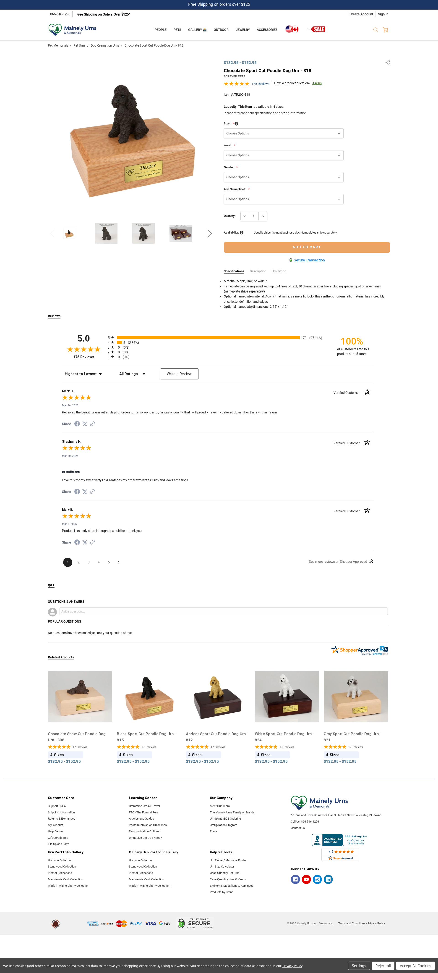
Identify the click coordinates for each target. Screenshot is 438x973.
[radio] (218, 337)
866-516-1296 (60, 14)
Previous (52, 233)
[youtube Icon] (306, 879)
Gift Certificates (58, 837)
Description (258, 271)
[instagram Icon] (317, 879)
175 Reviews (260, 84)
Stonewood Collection (62, 866)
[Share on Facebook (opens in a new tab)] (77, 424)
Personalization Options (144, 831)
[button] (74, 923)
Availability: (232, 232)
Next (209, 233)
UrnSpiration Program (223, 825)
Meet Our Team (220, 806)
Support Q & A (57, 806)
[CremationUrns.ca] (292, 29)
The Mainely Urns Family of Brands (232, 812)
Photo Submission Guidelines (148, 825)
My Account (55, 825)
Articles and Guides (141, 818)
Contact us (298, 828)
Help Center (55, 831)
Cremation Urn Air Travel (144, 806)
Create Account (361, 14)
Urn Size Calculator (222, 866)
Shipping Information (61, 812)
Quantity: (230, 216)
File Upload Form (58, 844)
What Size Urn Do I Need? (145, 837)
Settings (359, 965)
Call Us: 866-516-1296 (305, 821)
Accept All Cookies (415, 965)
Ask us (317, 83)
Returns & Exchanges (61, 818)
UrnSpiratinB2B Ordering (225, 818)
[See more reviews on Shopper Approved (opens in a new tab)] (92, 424)
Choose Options (80, 719)
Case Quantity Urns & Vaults (228, 879)
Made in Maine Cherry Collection (68, 885)
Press (213, 831)
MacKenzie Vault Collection (65, 879)
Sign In (383, 14)
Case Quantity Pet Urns (225, 873)
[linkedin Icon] (328, 879)
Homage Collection (60, 860)
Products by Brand (221, 892)
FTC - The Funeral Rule (143, 812)
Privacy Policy (376, 923)
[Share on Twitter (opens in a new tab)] (85, 424)
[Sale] (316, 29)
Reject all (383, 965)
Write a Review (179, 374)
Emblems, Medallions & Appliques (231, 885)
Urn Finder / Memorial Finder (228, 860)
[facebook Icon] (295, 879)
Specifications (234, 271)
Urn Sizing (279, 271)
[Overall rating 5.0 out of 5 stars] (236, 85)
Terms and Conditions (351, 923)
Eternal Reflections (60, 873)
